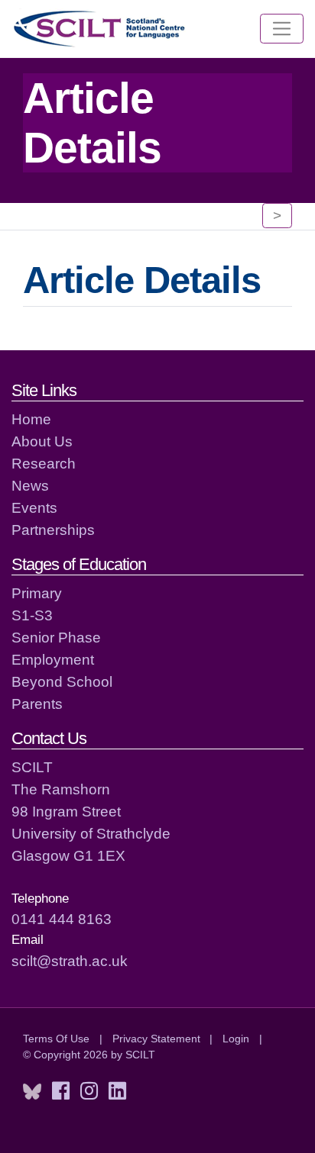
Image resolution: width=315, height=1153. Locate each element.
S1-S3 (32, 615)
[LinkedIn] (117, 1091)
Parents (37, 703)
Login (235, 1038)
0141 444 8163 (61, 918)
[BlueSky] (32, 1091)
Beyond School (61, 681)
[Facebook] (61, 1091)
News (30, 485)
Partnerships (53, 529)
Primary (36, 593)
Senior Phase (56, 637)
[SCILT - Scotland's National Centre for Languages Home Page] (100, 28)
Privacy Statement (156, 1038)
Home (31, 419)
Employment (52, 659)
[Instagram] (89, 1091)
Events (34, 507)
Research (43, 463)
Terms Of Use (56, 1038)
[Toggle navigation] (282, 29)
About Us (42, 441)
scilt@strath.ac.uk (69, 960)
